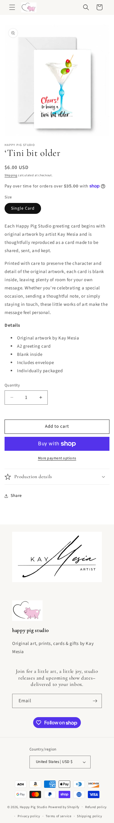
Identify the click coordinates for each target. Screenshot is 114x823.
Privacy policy (29, 816)
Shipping (11, 175)
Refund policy (96, 807)
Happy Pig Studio (33, 806)
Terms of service (58, 816)
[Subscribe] (95, 701)
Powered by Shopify (64, 806)
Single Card (23, 208)
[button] (12, 7)
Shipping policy (89, 816)
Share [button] (16, 496)
